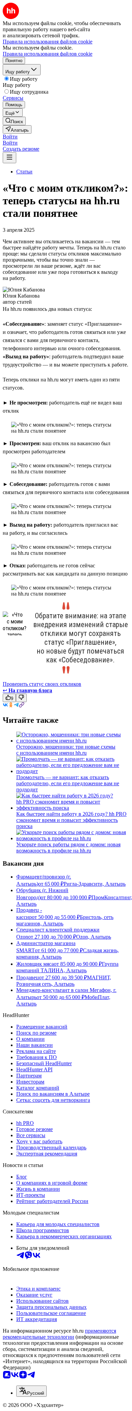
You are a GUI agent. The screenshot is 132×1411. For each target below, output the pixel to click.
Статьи (24, 171)
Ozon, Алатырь (93, 937)
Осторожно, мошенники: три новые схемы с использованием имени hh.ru (65, 750)
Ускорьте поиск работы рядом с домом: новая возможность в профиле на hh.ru (68, 847)
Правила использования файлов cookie (47, 54)
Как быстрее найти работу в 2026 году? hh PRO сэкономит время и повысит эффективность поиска (71, 820)
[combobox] (31, 1391)
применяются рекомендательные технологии (59, 1334)
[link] (14, 121)
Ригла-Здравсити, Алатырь (95, 884)
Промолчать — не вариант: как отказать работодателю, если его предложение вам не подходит (67, 783)
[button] (10, 136)
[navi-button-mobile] (9, 157)
